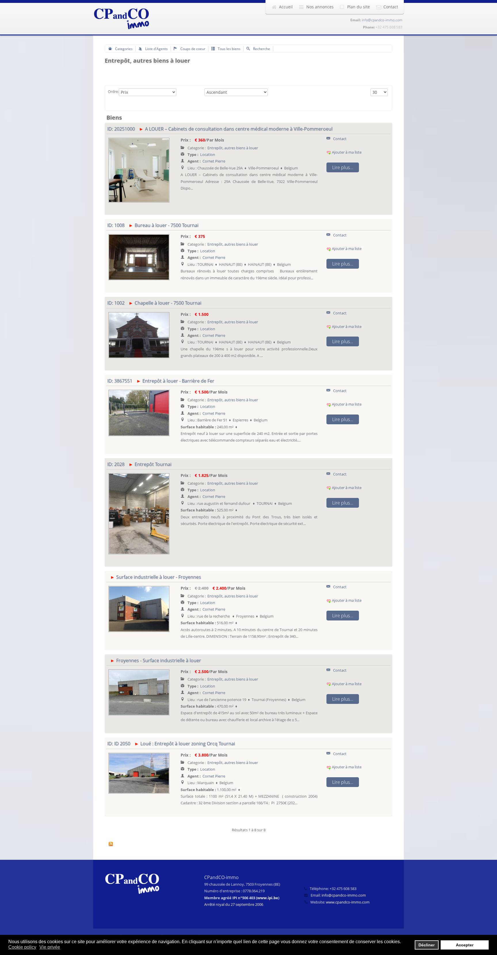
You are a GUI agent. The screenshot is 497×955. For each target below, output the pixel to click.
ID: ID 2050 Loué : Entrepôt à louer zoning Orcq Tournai (171, 743)
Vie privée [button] (49, 947)
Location (207, 154)
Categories (123, 48)
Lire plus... (342, 167)
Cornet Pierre (213, 161)
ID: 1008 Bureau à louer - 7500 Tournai (152, 225)
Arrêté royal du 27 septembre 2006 (233, 904)
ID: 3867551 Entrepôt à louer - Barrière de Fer (160, 381)
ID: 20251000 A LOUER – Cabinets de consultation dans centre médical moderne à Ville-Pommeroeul (219, 129)
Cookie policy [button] (22, 947)
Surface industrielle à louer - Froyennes (158, 577)
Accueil (286, 6)
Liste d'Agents (156, 48)
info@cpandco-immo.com (382, 20)
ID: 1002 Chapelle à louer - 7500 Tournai (154, 303)
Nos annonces (320, 6)
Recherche (261, 48)
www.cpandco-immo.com (348, 902)
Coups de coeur (192, 48)
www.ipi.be (267, 897)
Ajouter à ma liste (346, 152)
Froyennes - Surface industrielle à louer (158, 660)
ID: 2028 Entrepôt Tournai (139, 464)
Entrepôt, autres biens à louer (232, 147)
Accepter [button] (464, 945)
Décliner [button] (426, 945)
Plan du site (358, 6)
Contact (390, 6)
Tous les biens (228, 48)
